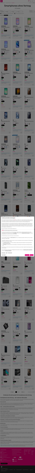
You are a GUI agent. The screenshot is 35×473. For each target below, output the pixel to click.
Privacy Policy (3, 252)
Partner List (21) (10, 252)
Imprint (6, 252)
